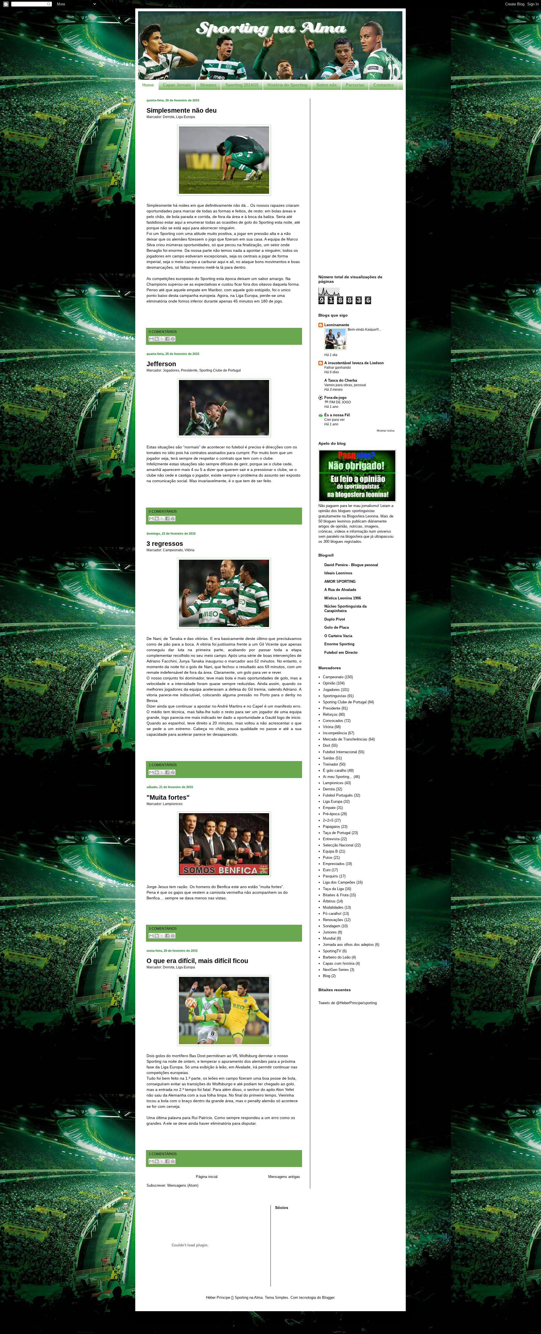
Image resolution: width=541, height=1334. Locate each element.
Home (148, 85)
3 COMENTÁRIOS (163, 928)
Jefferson (161, 364)
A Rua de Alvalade (340, 590)
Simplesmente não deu (182, 110)
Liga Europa (185, 117)
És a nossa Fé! (337, 415)
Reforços (330, 714)
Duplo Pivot (334, 619)
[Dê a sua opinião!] (156, 339)
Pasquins (330, 876)
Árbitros (329, 901)
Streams (208, 85)
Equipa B (330, 851)
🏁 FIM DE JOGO (337, 402)
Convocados (333, 721)
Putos (327, 857)
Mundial (329, 938)
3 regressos (165, 543)
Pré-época (331, 814)
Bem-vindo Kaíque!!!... (364, 330)
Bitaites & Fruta (336, 895)
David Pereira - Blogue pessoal (351, 565)
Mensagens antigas (284, 1177)
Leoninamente (336, 325)
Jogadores (171, 370)
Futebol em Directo (341, 652)
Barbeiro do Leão (337, 957)
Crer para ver (334, 420)
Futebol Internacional (340, 752)
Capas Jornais (177, 85)
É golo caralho (334, 770)
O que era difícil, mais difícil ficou (197, 960)
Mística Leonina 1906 (342, 598)
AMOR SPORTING (340, 581)
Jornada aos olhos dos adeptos (348, 944)
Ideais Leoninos (338, 573)
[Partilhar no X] (162, 339)
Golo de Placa (336, 627)
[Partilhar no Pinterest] (173, 339)
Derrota (168, 117)
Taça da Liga (333, 889)
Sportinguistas (334, 696)
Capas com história (338, 963)
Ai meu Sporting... (337, 777)
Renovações (333, 920)
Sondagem (331, 926)
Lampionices (173, 804)
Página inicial (207, 1177)
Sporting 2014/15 (241, 85)
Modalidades (333, 907)
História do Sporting (287, 85)
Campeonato (173, 550)
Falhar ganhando (337, 368)
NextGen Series (336, 970)
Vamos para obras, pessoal (345, 385)
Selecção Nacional (338, 845)
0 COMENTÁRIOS (163, 332)
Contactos (383, 85)
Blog (326, 976)
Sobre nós (326, 85)
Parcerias (355, 85)
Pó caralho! (332, 913)
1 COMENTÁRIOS (163, 765)
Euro (327, 870)
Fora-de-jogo (335, 397)
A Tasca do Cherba (340, 380)
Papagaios (331, 826)
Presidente (189, 370)
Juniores (330, 932)
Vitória (189, 550)
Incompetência (335, 733)
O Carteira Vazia (338, 636)
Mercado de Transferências (345, 739)
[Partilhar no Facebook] (167, 339)
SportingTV (332, 951)
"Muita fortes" (168, 797)
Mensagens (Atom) (182, 1185)
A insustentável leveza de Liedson (354, 363)
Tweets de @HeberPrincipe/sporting (347, 1003)
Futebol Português (338, 795)
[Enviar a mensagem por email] (151, 339)
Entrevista (331, 839)
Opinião (329, 683)
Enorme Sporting (339, 644)
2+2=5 (328, 820)
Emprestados (334, 864)
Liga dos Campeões (339, 882)
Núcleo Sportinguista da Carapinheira (345, 608)
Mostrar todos (385, 430)
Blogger (328, 1297)
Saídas (328, 758)
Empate (329, 808)
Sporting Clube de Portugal (220, 370)
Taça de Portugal (337, 833)
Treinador (330, 764)
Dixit (326, 745)
